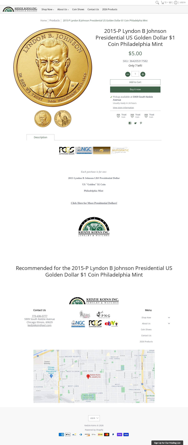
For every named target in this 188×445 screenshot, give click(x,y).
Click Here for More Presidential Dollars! (94, 203)
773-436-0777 (39, 316)
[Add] (142, 74)
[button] (166, 2)
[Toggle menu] (169, 317)
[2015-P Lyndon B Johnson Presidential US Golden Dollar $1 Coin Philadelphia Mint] (42, 118)
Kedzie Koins (90, 425)
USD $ (182, 2)
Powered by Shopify (94, 430)
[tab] (40, 137)
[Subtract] (127, 74)
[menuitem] (157, 2)
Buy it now (135, 89)
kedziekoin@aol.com (39, 325)
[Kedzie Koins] (20, 9)
